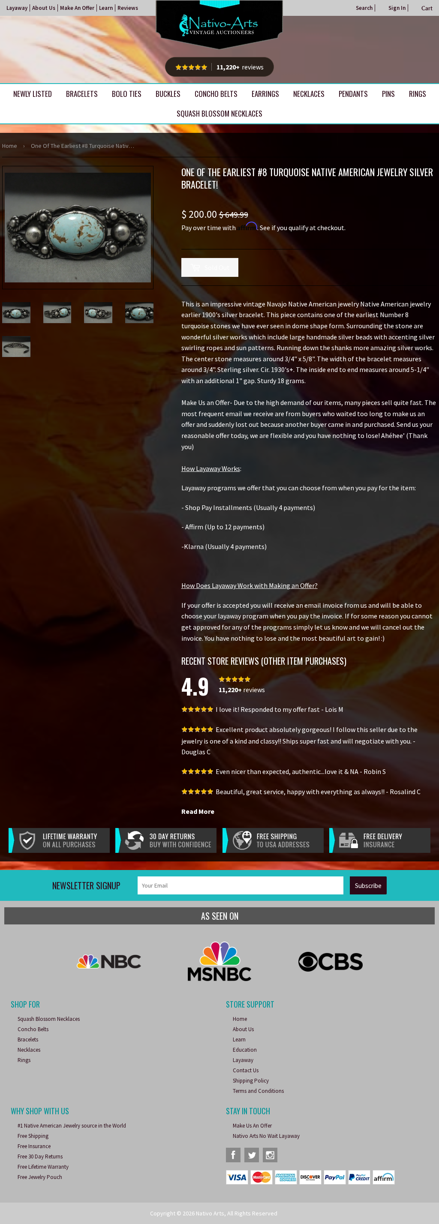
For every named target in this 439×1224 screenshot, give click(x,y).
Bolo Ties (126, 93)
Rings (417, 93)
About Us (43, 8)
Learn (106, 8)
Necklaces (309, 93)
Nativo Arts (210, 1213)
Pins (388, 93)
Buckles (168, 93)
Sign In (397, 8)
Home (9, 146)
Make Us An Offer (252, 1125)
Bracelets (82, 93)
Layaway (16, 8)
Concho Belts (216, 93)
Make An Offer (77, 8)
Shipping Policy (251, 1080)
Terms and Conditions (258, 1091)
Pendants (353, 93)
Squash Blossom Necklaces (219, 113)
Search (364, 8)
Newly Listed (32, 93)
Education (245, 1049)
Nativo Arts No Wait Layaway (266, 1136)
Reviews (127, 8)
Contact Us (246, 1070)
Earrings (265, 93)
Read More (197, 811)
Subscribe (368, 886)
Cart (427, 8)
